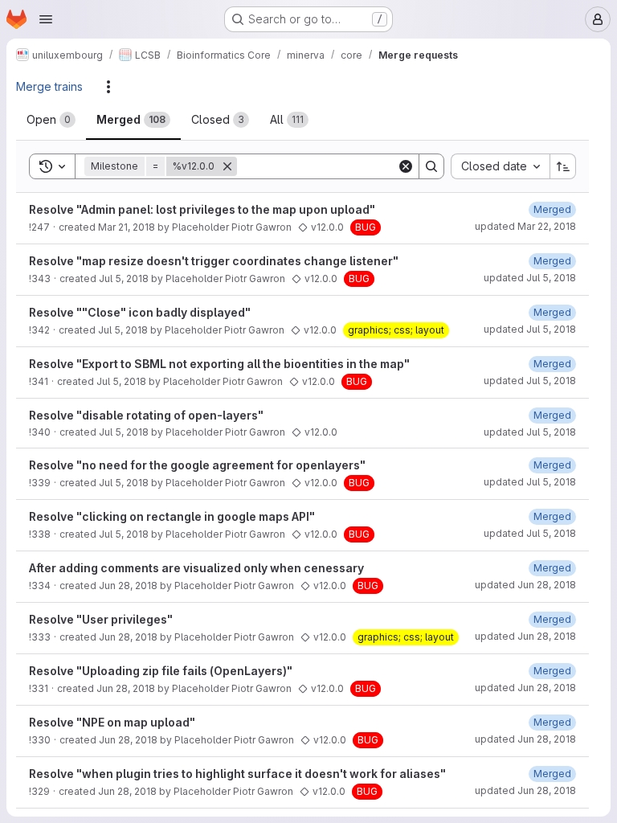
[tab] (51, 120)
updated (525, 226)
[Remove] (227, 166)
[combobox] (500, 166)
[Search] (431, 166)
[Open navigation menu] (46, 19)
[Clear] (405, 166)
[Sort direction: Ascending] (563, 166)
